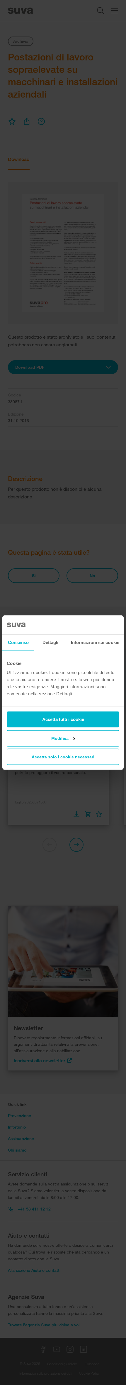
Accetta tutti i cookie (63, 719)
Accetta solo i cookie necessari (63, 757)
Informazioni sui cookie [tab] (95, 642)
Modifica (60, 738)
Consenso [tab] (18, 642)
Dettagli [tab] (50, 642)
